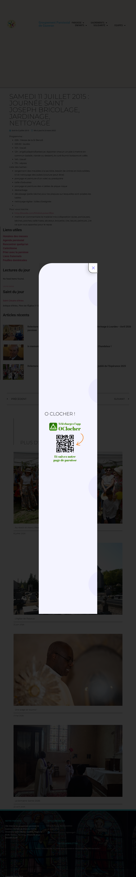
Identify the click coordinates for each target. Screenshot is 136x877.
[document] (68, 438)
